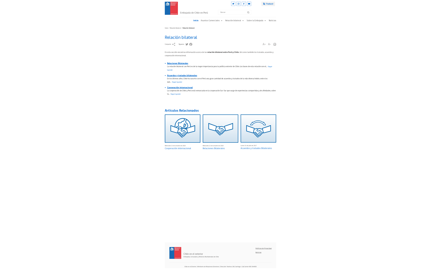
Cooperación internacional (180, 87)
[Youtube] (249, 4)
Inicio (195, 20)
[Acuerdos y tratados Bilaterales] (258, 128)
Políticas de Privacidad (264, 248)
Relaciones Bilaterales (177, 63)
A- (269, 44)
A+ (264, 44)
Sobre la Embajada (255, 20)
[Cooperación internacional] (182, 128)
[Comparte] (173, 44)
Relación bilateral (233, 20)
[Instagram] (238, 4)
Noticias (272, 20)
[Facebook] (244, 4)
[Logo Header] (171, 8)
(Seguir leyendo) (177, 82)
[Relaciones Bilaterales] (220, 128)
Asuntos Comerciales (210, 20)
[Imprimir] (274, 44)
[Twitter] (233, 4)
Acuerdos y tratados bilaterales (182, 75)
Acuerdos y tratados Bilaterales (256, 148)
